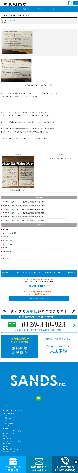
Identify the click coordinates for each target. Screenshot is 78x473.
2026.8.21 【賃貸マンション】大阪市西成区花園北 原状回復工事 (23, 216)
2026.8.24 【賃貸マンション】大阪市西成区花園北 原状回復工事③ (23, 209)
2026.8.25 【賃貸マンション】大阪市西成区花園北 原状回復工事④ (23, 205)
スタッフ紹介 (7, 443)
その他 (5, 248)
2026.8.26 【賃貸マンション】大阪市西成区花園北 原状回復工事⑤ (23, 202)
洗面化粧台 (8, 418)
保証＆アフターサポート (10, 436)
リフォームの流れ (8, 433)
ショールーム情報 (8, 244)
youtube (5, 229)
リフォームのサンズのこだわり (12, 410)
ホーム (5, 405)
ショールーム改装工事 (9, 233)
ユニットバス (9, 423)
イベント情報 (7, 251)
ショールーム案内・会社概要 (12, 441)
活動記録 (5, 237)
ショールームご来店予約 (10, 451)
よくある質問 (7, 438)
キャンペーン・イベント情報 (12, 431)
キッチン (7, 420)
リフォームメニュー (9, 413)
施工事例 (5, 428)
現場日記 (5, 446)
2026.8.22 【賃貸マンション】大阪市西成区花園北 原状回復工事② (23, 213)
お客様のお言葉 (11, 20)
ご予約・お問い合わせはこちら (39, 298)
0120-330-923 (39, 286)
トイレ (7, 415)
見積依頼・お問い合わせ (10, 449)
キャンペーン (7, 255)
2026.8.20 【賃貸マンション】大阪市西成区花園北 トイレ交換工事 (23, 220)
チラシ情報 (6, 259)
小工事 (7, 426)
